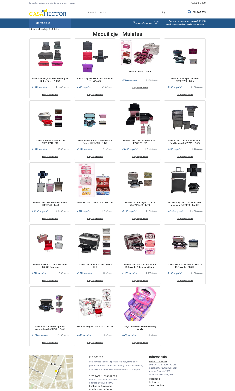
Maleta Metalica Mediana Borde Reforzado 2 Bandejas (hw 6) (140, 265)
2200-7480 (200, 2)
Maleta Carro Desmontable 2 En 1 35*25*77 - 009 (140, 141)
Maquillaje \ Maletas (48, 29)
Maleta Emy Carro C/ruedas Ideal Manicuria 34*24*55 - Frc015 (184, 203)
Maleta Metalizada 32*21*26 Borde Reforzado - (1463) (185, 265)
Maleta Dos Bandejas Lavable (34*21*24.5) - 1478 (140, 203)
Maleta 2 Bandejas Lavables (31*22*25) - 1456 (185, 79)
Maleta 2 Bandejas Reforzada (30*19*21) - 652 (50, 141)
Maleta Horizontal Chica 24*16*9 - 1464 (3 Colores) (50, 265)
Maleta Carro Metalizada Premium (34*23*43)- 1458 (50, 203)
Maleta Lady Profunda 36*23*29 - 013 (95, 265)
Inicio (32, 29)
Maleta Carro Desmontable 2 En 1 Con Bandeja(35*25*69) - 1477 (185, 141)
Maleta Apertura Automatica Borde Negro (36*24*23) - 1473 (95, 141)
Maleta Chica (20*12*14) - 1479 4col (95, 202)
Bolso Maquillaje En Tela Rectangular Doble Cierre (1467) (50, 79)
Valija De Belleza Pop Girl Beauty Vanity (140, 327)
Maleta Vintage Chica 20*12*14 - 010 (95, 326)
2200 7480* (95, 376)
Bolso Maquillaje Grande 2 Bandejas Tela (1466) (95, 79)
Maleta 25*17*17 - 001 (140, 71)
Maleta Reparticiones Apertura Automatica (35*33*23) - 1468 (50, 327)
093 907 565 (110, 376)
